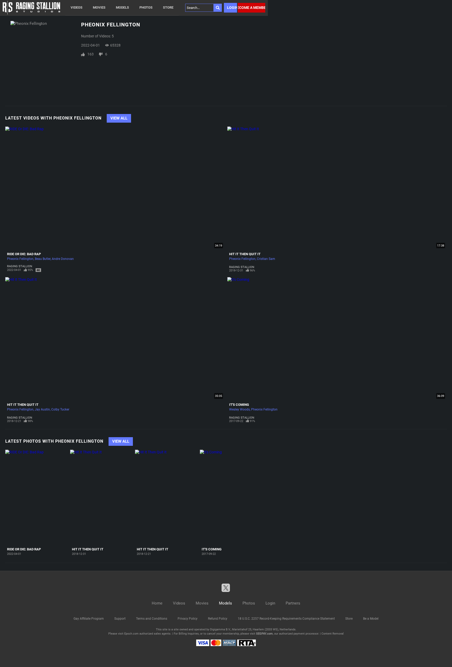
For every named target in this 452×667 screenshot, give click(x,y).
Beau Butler (42, 259)
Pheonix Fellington (20, 259)
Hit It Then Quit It (245, 254)
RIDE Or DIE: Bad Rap (24, 254)
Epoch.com (131, 633)
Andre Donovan (63, 259)
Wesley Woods (239, 409)
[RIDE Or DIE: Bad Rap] (37, 497)
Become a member (251, 7)
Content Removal (332, 633)
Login (232, 7)
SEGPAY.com (264, 633)
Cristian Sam (266, 259)
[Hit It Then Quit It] (102, 497)
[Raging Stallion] (31, 7)
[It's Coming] (231, 497)
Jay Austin (42, 409)
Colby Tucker (60, 409)
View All (118, 118)
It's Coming (239, 405)
